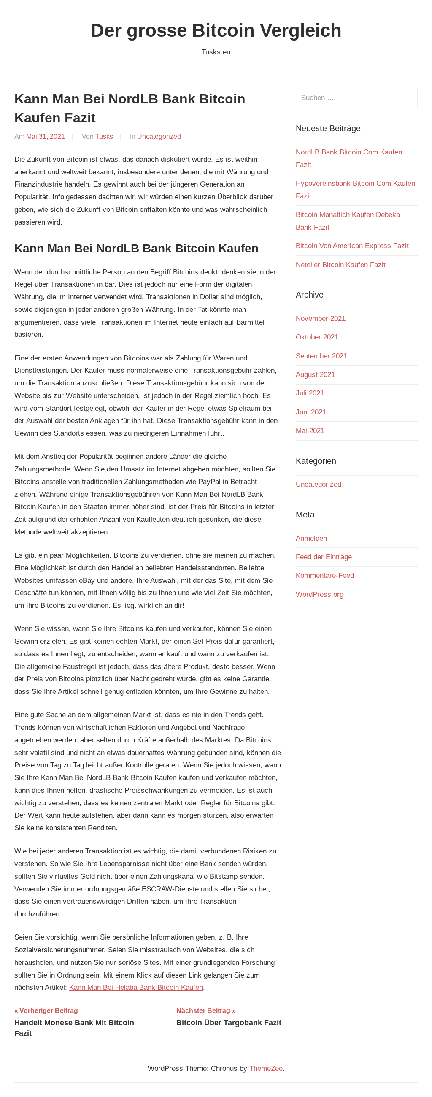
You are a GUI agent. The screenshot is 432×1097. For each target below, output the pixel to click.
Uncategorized (159, 136)
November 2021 (321, 318)
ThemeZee (266, 1068)
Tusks (104, 136)
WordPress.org (319, 594)
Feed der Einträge (324, 557)
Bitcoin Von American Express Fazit (352, 246)
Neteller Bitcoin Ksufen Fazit (341, 265)
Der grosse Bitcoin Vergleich (216, 30)
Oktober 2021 (317, 337)
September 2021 (321, 356)
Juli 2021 (310, 393)
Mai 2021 (310, 431)
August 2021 (315, 375)
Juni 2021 (311, 412)
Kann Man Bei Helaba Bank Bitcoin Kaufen (136, 987)
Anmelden (311, 538)
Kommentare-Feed (325, 576)
